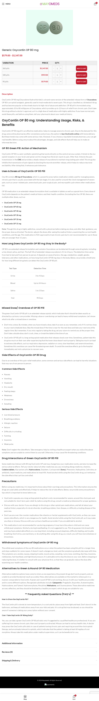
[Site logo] (49, 4)
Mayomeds (45, 680)
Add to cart (81, 68)
